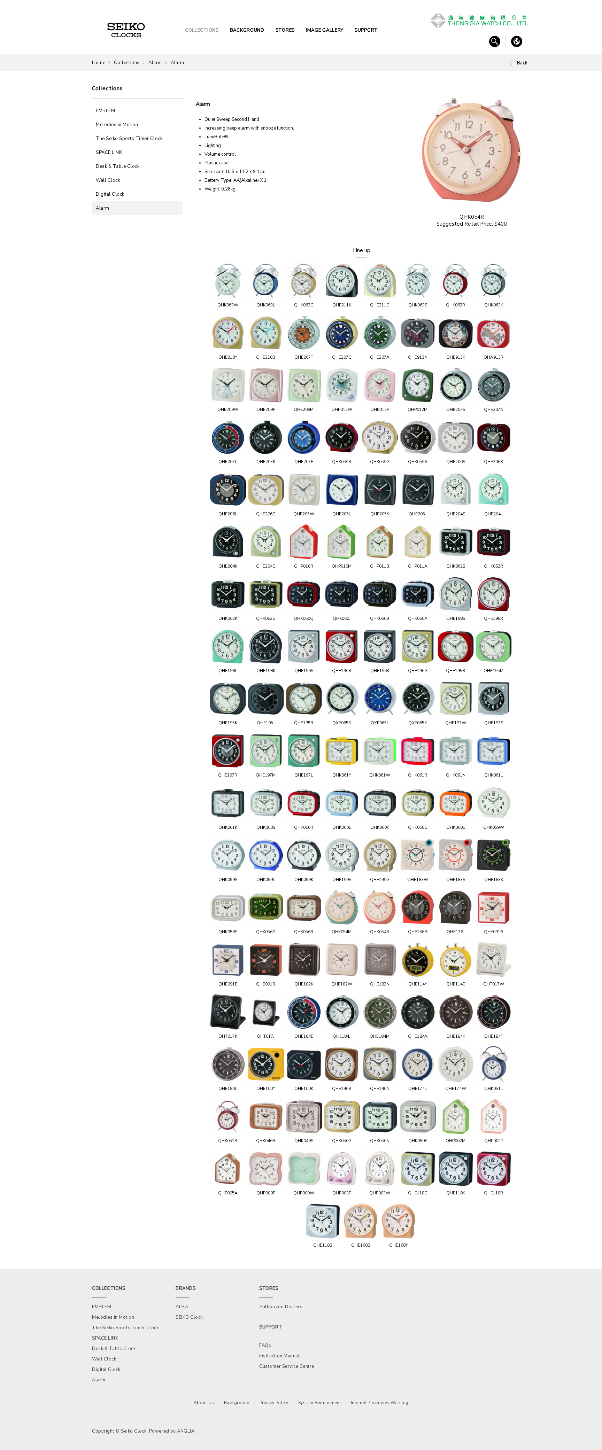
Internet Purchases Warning (380, 1402)
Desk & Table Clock (117, 166)
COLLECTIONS (202, 30)
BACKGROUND (247, 30)
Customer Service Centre (286, 1366)
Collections (127, 63)
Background (237, 1402)
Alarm (155, 63)
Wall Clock (108, 180)
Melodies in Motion (117, 125)
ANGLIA (185, 1431)
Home (98, 63)
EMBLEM (105, 111)
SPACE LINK (109, 152)
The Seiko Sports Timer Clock (129, 138)
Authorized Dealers (280, 1307)
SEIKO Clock (189, 1317)
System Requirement (319, 1402)
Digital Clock (110, 194)
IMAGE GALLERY (325, 30)
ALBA (182, 1307)
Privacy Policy (274, 1402)
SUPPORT (366, 30)
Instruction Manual (279, 1356)
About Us (204, 1402)
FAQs (265, 1345)
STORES (285, 30)
